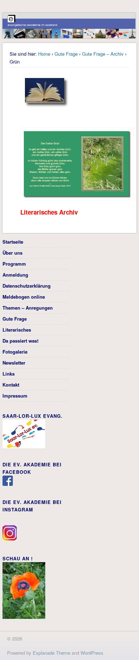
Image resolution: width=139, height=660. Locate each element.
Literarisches (16, 329)
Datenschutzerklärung (26, 285)
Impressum (14, 395)
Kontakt (10, 384)
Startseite (12, 241)
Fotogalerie (14, 351)
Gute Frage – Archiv (103, 53)
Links (8, 373)
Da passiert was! (20, 340)
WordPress (92, 652)
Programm (14, 263)
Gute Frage (66, 53)
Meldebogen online (23, 296)
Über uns (12, 252)
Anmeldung (15, 274)
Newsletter (13, 362)
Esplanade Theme (51, 652)
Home (44, 53)
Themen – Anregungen (27, 307)
